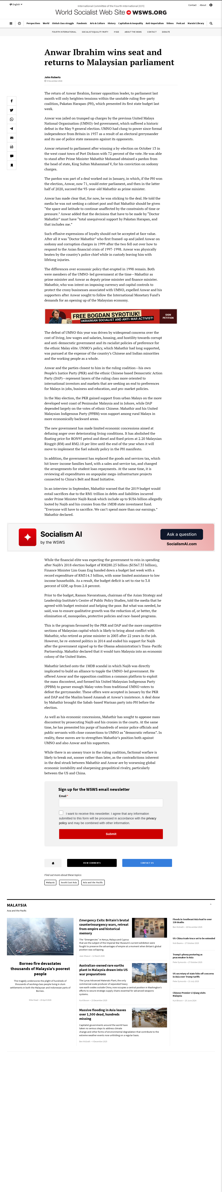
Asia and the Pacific (93, 882)
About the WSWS (133, 32)
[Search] (211, 25)
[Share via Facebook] (11, 100)
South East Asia (69, 882)
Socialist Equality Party (95, 32)
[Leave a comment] (11, 156)
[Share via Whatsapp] (11, 119)
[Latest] (19, 25)
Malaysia (50, 882)
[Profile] (211, 5)
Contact (192, 5)
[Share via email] (11, 137)
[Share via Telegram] (11, 128)
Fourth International (64, 32)
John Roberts (52, 77)
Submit (111, 834)
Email (62, 796)
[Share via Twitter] (11, 110)
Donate (166, 32)
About (203, 5)
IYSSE (116, 32)
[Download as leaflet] (11, 146)
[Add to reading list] (11, 165)
